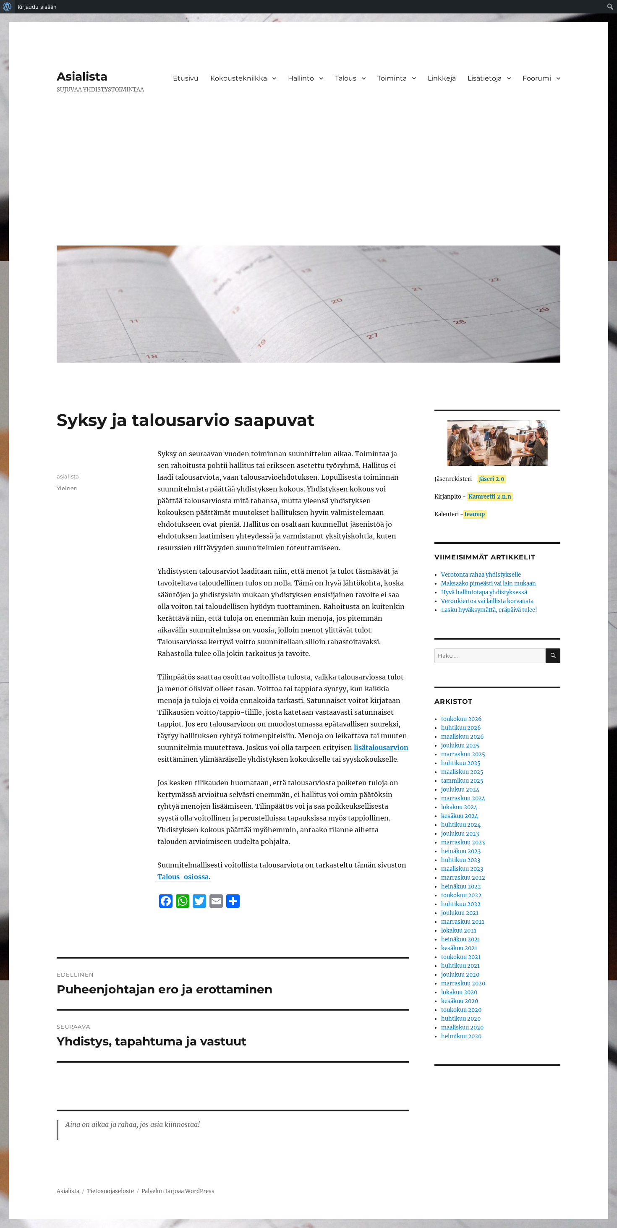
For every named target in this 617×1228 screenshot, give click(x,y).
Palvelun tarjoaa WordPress (177, 1191)
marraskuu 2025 (463, 754)
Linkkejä (442, 78)
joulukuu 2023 (460, 833)
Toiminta (392, 78)
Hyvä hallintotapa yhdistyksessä (484, 592)
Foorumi (537, 78)
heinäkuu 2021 (460, 939)
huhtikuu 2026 (461, 728)
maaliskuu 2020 (462, 1027)
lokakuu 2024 (459, 807)
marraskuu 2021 (462, 921)
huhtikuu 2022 (461, 904)
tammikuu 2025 (462, 780)
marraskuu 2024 (463, 798)
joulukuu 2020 (460, 974)
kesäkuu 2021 (459, 948)
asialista (68, 476)
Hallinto (301, 78)
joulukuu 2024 (460, 789)
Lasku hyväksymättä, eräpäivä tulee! (489, 610)
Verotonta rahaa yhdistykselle (481, 574)
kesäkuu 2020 (459, 1001)
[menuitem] (7, 6)
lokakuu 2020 (459, 992)
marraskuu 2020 (463, 983)
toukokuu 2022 (461, 895)
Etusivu (186, 78)
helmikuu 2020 (461, 1036)
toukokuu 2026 (461, 719)
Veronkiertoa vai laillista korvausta (487, 601)
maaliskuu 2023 (462, 869)
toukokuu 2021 (461, 957)
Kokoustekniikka (238, 78)
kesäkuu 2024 (459, 816)
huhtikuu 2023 (460, 860)
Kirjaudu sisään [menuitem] (37, 6)
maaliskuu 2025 (462, 772)
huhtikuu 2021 (460, 965)
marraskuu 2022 (463, 877)
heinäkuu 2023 (461, 851)
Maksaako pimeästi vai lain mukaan (488, 583)
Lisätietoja (485, 78)
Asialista (82, 76)
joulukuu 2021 (459, 913)
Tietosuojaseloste (110, 1191)
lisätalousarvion (381, 747)
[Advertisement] (310, 176)
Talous (345, 78)
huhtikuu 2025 (461, 763)
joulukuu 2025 (460, 745)
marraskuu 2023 (463, 842)
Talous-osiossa (183, 877)
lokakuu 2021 (458, 930)
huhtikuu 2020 (461, 1018)
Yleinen (67, 488)
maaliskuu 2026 (462, 736)
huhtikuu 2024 (461, 824)
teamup (475, 514)
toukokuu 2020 (461, 1010)
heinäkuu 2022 (461, 886)
